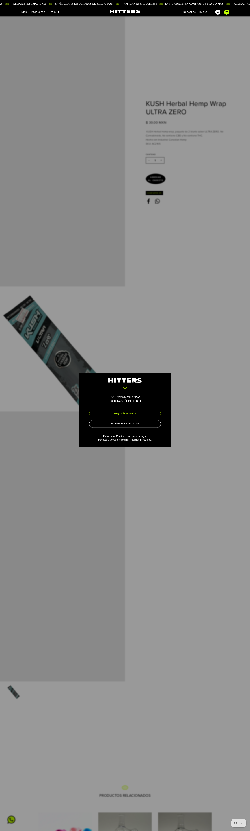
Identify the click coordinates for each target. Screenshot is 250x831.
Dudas (203, 12)
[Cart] (226, 12)
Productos (38, 12)
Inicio (24, 12)
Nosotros (189, 12)
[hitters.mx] (125, 11)
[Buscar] (215, 12)
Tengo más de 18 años (125, 413)
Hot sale (54, 12)
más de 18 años (125, 423)
